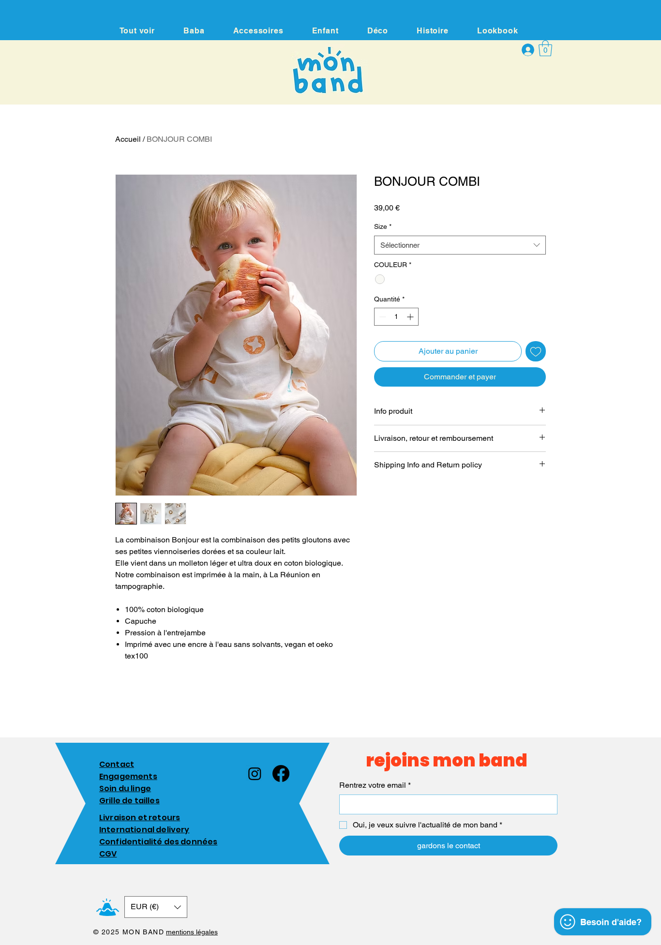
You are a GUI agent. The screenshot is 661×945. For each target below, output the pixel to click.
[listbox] (155, 907)
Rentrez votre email (375, 785)
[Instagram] (254, 773)
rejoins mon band (446, 760)
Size (382, 226)
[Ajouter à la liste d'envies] (536, 351)
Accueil (128, 139)
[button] (545, 48)
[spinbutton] (396, 316)
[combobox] (460, 245)
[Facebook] (280, 773)
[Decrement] (382, 316)
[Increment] (411, 316)
